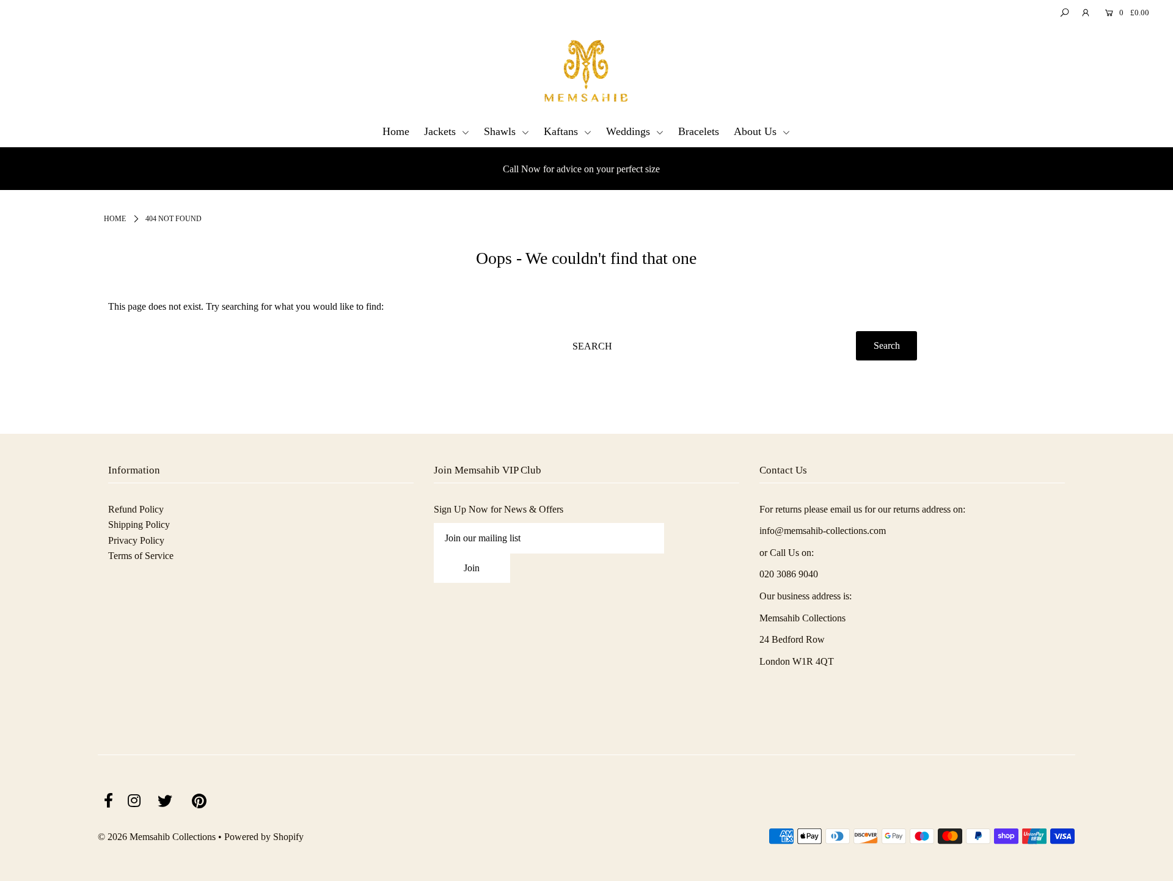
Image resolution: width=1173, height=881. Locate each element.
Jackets (441, 131)
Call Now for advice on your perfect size (581, 169)
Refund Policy (136, 509)
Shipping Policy (139, 524)
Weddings (629, 131)
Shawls (501, 131)
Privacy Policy (136, 540)
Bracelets (698, 131)
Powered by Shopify (264, 837)
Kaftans (562, 131)
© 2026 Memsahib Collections (157, 837)
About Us (757, 131)
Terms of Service (141, 555)
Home (395, 131)
